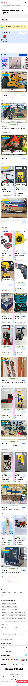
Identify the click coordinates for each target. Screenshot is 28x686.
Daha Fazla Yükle (14, 582)
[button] (2, 2)
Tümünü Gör (23, 32)
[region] (14, 38)
